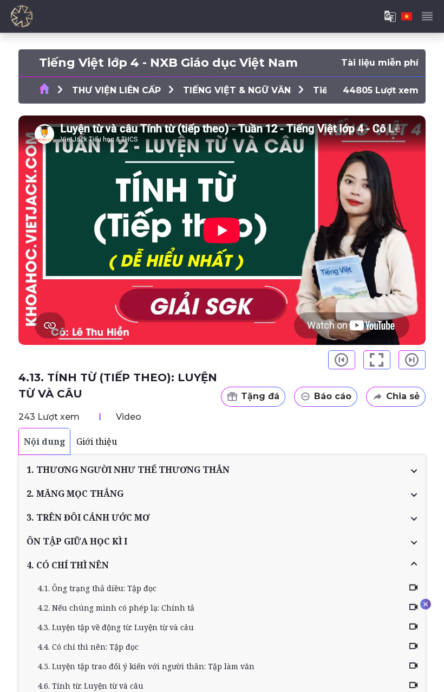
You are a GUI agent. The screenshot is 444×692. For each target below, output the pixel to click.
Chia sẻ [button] (403, 396)
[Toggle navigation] (427, 16)
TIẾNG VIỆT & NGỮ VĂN (237, 90)
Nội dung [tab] (45, 441)
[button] (222, 469)
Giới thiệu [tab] (96, 441)
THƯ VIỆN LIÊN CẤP (116, 90)
